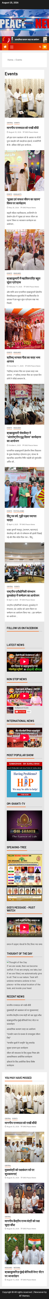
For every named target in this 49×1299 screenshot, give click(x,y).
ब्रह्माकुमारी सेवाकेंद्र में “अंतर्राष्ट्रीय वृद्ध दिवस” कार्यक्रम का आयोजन (24, 437)
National (17, 1267)
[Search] (40, 46)
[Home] (5, 47)
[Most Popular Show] (24, 779)
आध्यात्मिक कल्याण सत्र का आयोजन (21, 1029)
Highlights (17, 194)
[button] (11, 46)
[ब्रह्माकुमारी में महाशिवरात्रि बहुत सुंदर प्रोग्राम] (24, 249)
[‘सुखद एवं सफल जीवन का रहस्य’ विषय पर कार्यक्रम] (24, 170)
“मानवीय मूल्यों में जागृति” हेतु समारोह (21, 1043)
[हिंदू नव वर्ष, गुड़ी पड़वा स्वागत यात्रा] (24, 487)
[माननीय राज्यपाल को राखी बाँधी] (24, 99)
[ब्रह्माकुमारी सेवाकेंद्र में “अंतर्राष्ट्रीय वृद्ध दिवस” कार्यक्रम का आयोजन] (24, 404)
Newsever (39, 1292)
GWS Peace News (31, 132)
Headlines (17, 273)
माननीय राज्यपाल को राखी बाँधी (23, 127)
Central (10, 123)
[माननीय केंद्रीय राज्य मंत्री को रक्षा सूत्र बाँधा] (24, 1198)
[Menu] (11, 46)
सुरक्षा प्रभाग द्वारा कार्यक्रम (17, 1048)
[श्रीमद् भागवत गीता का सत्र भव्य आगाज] (24, 328)
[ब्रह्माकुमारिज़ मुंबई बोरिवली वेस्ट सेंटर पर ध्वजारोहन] (24, 1249)
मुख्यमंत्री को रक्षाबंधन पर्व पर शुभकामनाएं (22, 1010)
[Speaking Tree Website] (24, 877)
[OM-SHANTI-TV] (24, 825)
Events (17, 123)
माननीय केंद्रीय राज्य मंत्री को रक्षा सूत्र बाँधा (24, 1015)
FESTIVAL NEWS (18, 511)
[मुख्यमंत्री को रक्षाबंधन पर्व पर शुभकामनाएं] (24, 1147)
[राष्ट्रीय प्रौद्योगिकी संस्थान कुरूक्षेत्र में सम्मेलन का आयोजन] (24, 562)
